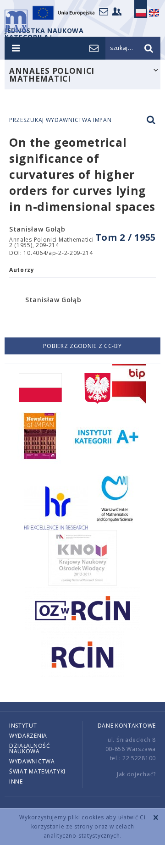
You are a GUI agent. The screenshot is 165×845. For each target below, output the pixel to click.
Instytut (23, 725)
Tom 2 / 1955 (125, 237)
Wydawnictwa (32, 761)
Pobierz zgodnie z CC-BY (82, 346)
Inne (16, 781)
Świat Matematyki (37, 771)
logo (16, 20)
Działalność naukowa (29, 748)
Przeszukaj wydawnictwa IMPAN (60, 120)
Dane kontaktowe (127, 725)
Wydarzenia (28, 736)
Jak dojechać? (136, 774)
